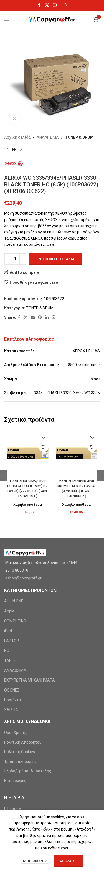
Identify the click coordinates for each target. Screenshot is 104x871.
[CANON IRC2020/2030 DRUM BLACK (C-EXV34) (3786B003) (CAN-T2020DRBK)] (76, 453)
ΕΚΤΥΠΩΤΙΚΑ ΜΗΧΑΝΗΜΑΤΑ (29, 680)
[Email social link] (32, 317)
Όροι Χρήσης (15, 732)
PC (6, 650)
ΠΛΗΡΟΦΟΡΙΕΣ (34, 861)
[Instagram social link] (54, 5)
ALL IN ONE (13, 601)
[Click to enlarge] (14, 118)
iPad (8, 631)
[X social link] (47, 5)
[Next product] (20, 149)
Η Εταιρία (12, 809)
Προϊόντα (12, 700)
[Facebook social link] (39, 5)
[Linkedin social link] (47, 317)
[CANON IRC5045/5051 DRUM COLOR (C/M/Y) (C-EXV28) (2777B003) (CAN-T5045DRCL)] (27, 453)
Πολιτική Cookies (19, 752)
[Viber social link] (53, 317)
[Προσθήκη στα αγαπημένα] (44, 437)
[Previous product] (7, 149)
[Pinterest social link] (40, 317)
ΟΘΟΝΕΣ (11, 690)
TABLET (11, 660)
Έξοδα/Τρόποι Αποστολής (27, 771)
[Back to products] (14, 149)
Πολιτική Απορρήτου (23, 742)
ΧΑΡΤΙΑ (11, 710)
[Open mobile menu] (6, 18)
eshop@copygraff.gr (23, 578)
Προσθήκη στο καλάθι (56, 259)
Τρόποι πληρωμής (20, 761)
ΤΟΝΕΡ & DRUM (79, 137)
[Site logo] (52, 18)
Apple (9, 611)
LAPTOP (11, 641)
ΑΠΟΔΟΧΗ (68, 861)
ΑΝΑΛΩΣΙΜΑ (48, 137)
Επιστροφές (15, 780)
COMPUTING (15, 621)
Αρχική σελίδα (17, 137)
